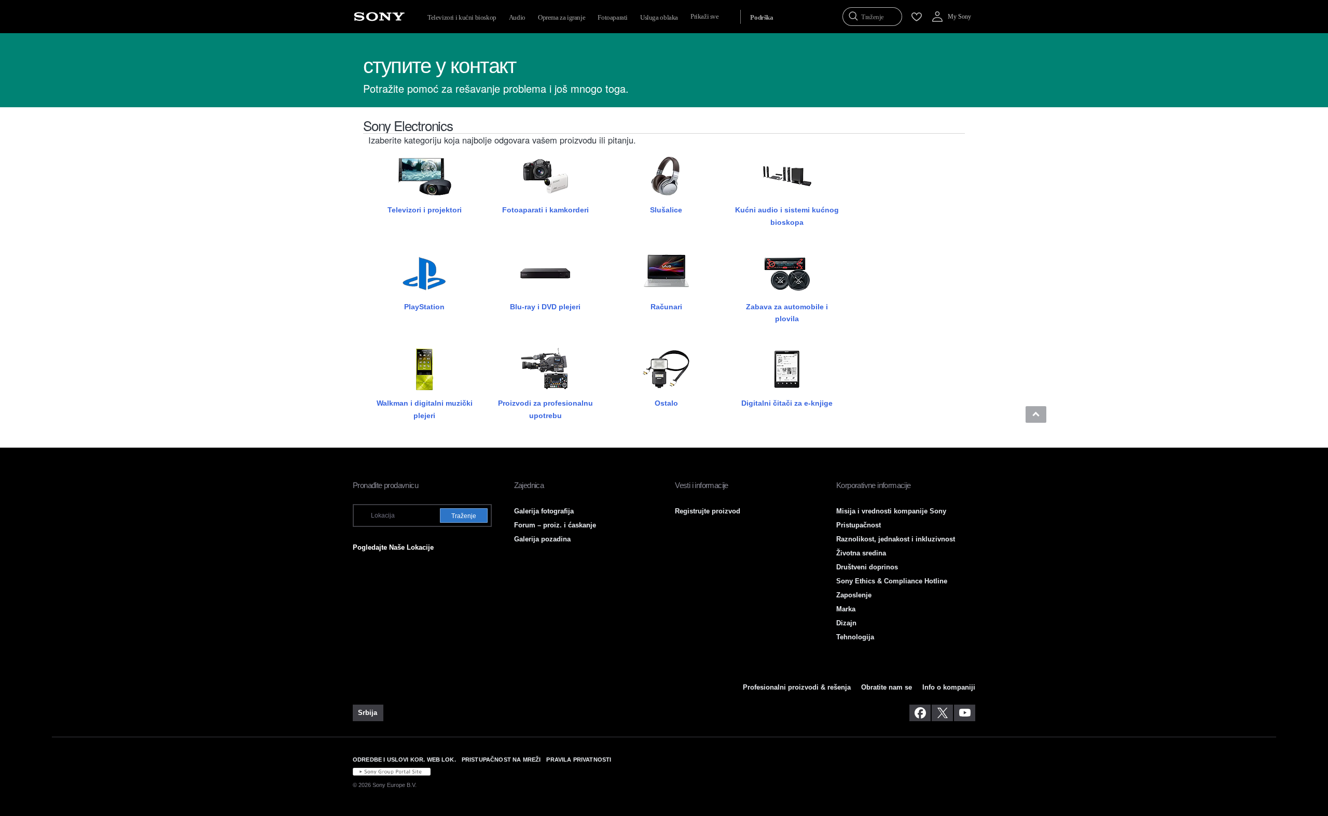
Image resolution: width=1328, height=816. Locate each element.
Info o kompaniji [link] (948, 687)
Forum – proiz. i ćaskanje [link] (555, 525)
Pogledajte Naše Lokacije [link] (393, 547)
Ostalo (666, 403)
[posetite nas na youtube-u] (964, 713)
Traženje (463, 516)
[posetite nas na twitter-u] (942, 713)
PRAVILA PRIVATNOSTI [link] (578, 759)
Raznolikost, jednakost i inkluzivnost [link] (895, 539)
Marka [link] (845, 609)
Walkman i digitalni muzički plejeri (425, 409)
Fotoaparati (613, 17)
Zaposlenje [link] (854, 595)
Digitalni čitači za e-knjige (787, 403)
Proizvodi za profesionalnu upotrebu (545, 409)
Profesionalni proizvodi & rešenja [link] (797, 687)
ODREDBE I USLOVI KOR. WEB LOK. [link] (404, 759)
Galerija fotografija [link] (544, 511)
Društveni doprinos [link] (867, 567)
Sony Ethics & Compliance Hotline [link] (891, 581)
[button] (1036, 414)
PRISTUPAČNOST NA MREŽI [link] (501, 759)
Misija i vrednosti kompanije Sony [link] (891, 511)
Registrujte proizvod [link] (707, 511)
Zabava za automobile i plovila (787, 313)
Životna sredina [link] (861, 553)
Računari (666, 307)
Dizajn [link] (846, 623)
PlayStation (424, 307)
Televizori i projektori (425, 210)
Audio (517, 17)
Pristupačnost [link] (858, 525)
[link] (368, 713)
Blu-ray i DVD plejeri (545, 307)
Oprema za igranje (561, 17)
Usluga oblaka (659, 17)
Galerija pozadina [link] (542, 539)
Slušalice (666, 210)
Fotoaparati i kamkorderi (545, 210)
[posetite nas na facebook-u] (920, 713)
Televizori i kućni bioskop (461, 17)
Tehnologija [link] (855, 637)
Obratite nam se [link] (886, 687)
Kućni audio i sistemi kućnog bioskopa (787, 216)
